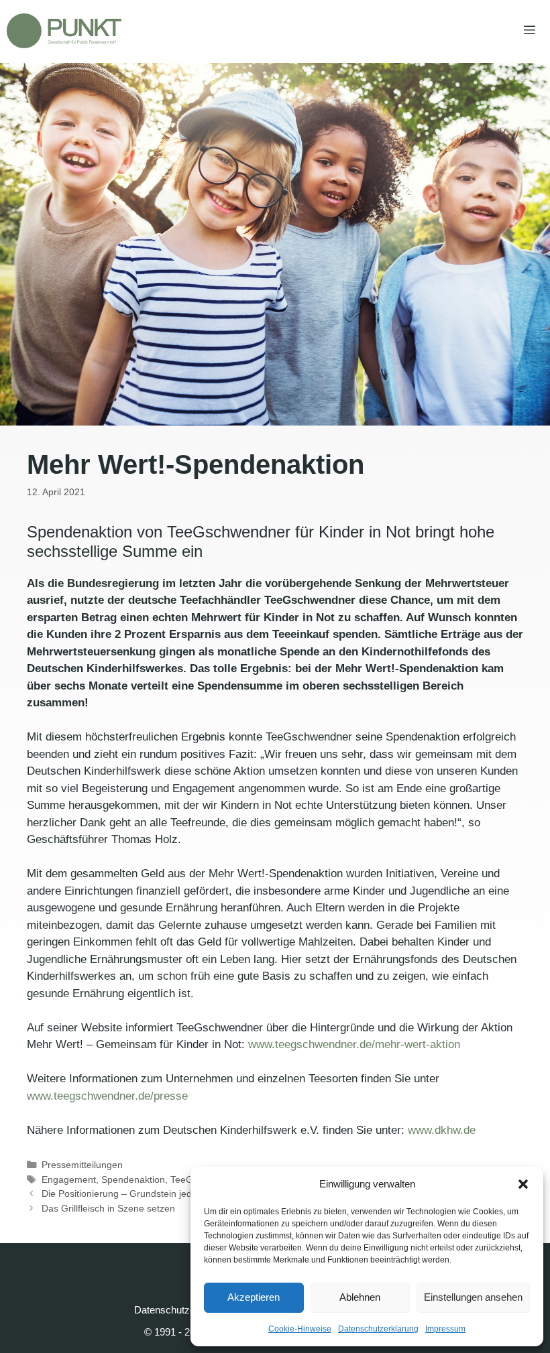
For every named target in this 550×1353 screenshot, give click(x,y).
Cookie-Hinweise (299, 1329)
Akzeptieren (253, 1297)
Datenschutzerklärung (378, 1329)
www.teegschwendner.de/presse (107, 1096)
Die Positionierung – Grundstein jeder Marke (136, 1193)
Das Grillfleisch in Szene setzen (108, 1208)
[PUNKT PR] (64, 31)
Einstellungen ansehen (473, 1297)
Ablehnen (359, 1297)
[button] (523, 1184)
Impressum (445, 1329)
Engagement (69, 1179)
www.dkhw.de (442, 1130)
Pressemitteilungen (82, 1164)
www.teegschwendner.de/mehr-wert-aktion (354, 1044)
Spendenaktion (133, 1179)
